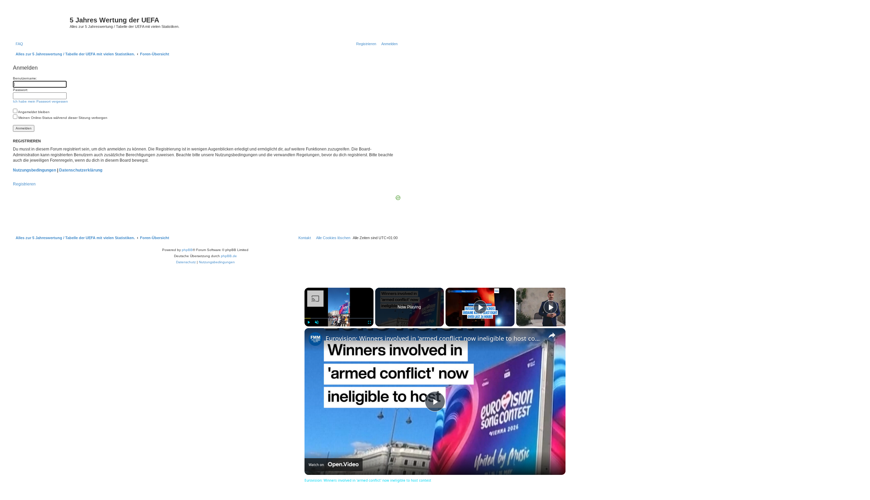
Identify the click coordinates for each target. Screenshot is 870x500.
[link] (315, 339)
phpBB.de (229, 256)
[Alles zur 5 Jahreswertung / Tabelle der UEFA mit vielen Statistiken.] (40, 22)
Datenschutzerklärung (80, 170)
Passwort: (20, 90)
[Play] (308, 322)
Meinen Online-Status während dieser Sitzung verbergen (62, 118)
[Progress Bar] (338, 318)
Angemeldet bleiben (33, 112)
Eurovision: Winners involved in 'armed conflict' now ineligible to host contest (434, 338)
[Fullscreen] (369, 322)
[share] (552, 335)
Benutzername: (25, 78)
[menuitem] (18, 44)
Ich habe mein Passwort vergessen (40, 101)
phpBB (187, 250)
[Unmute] (317, 322)
